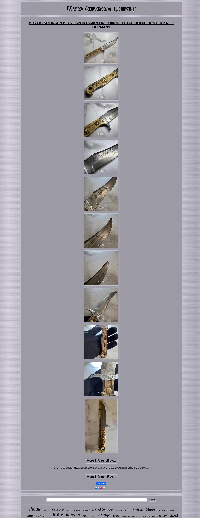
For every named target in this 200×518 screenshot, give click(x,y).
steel (69, 510)
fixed (174, 515)
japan (77, 510)
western (92, 516)
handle (98, 510)
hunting (73, 514)
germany (162, 509)
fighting (143, 516)
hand (48, 516)
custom (58, 510)
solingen (119, 510)
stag (116, 515)
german (126, 516)
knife (58, 514)
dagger (46, 510)
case (110, 509)
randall (86, 510)
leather (162, 515)
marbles (152, 516)
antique (135, 516)
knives (138, 509)
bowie (40, 515)
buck (127, 510)
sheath (35, 508)
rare (85, 515)
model (172, 510)
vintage (103, 514)
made (29, 515)
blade (150, 509)
